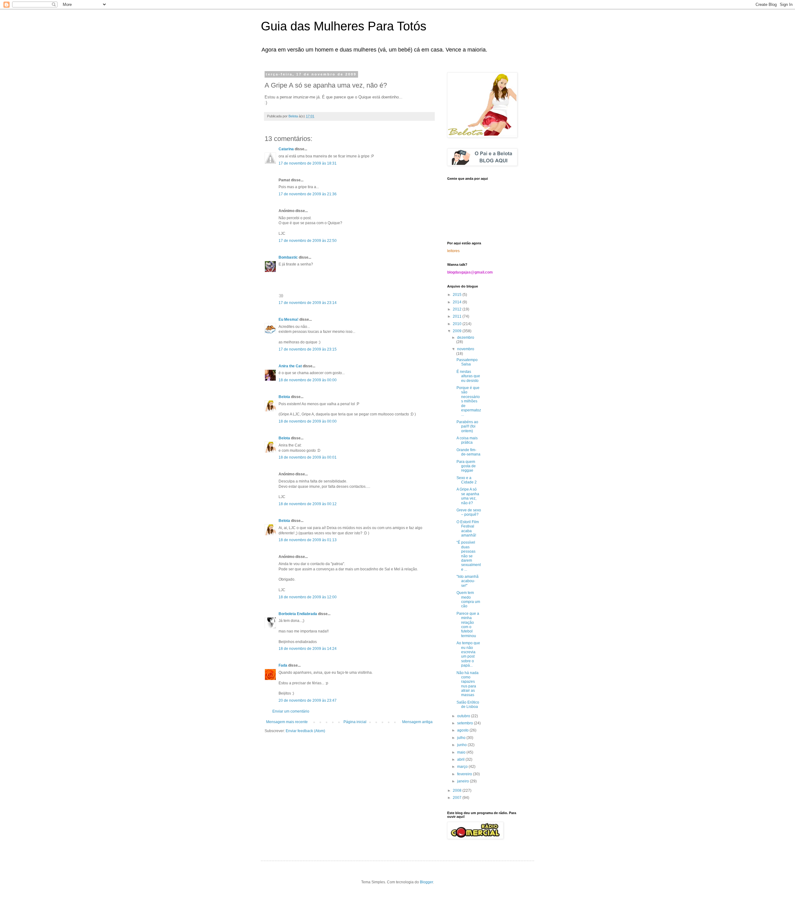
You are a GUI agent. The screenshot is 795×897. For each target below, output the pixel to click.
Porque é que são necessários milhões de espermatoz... (469, 401)
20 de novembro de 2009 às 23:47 (308, 700)
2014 (457, 302)
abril (461, 759)
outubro (464, 716)
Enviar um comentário (290, 711)
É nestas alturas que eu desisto (468, 376)
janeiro (463, 781)
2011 (457, 316)
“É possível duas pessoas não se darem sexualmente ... (469, 555)
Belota (284, 397)
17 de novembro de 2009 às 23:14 (308, 303)
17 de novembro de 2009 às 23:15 (308, 349)
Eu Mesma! (288, 319)
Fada (283, 665)
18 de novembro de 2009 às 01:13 (308, 540)
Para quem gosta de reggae (466, 466)
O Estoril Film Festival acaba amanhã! (468, 528)
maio (461, 752)
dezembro (465, 337)
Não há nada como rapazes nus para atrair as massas (468, 684)
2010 (457, 324)
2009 (457, 331)
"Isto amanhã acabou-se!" (468, 581)
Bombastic (288, 257)
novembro (465, 349)
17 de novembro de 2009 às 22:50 (308, 240)
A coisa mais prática (467, 440)
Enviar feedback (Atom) (305, 731)
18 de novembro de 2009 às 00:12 (308, 504)
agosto (463, 730)
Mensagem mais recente (287, 722)
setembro (465, 723)
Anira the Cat (290, 366)
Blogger (426, 882)
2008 (457, 790)
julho (461, 738)
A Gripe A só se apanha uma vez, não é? (468, 496)
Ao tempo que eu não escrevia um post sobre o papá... (468, 654)
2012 (457, 309)
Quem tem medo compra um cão (468, 599)
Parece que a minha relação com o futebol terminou (468, 624)
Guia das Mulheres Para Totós (343, 26)
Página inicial (354, 722)
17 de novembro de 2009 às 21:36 (308, 194)
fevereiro (465, 774)
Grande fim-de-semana (468, 452)
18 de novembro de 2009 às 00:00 (308, 380)
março (463, 766)
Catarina (286, 149)
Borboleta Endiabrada (298, 614)
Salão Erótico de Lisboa (468, 704)
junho (462, 745)
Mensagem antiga (417, 722)
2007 (457, 797)
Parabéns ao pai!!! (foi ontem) (467, 426)
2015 (457, 294)
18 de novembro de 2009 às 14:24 (308, 648)
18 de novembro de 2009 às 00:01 (308, 457)
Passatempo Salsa (467, 362)
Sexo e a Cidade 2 (467, 480)
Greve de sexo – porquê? (469, 512)
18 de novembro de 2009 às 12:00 (308, 597)
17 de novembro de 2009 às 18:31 (308, 163)
